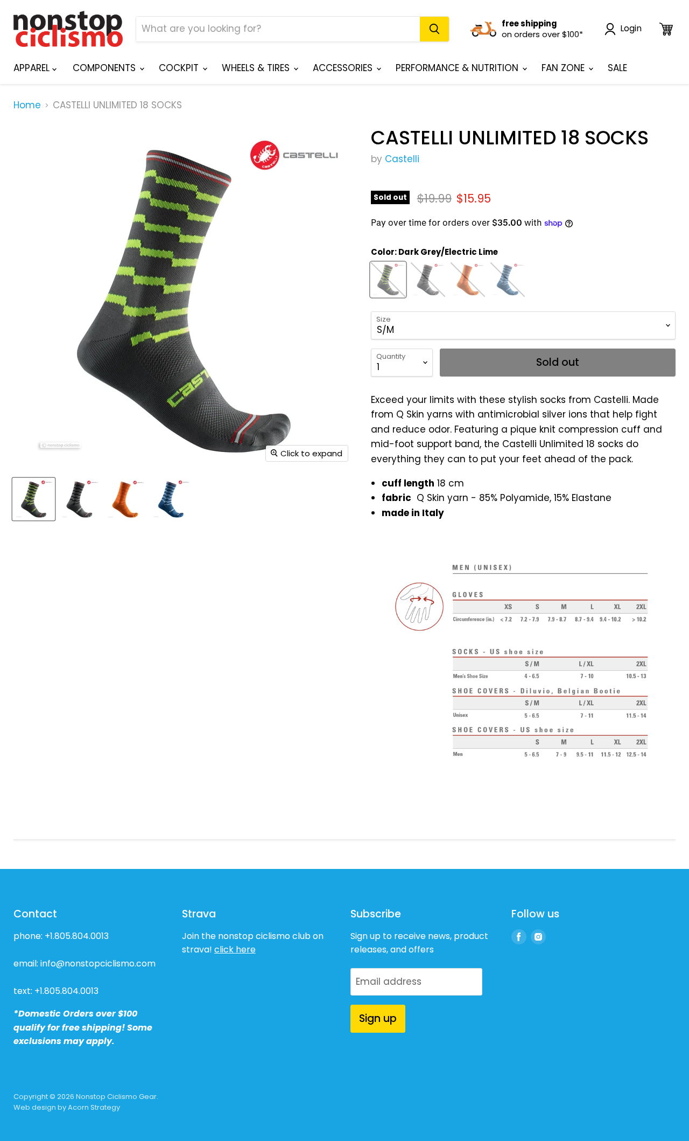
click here (235, 949)
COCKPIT (180, 67)
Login (631, 29)
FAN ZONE (564, 67)
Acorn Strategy (94, 1107)
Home (27, 105)
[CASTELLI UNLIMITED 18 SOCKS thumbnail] (33, 499)
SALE (617, 67)
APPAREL (32, 67)
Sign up (378, 1018)
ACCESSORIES (344, 67)
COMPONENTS (105, 67)
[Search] (434, 29)
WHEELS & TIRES (257, 67)
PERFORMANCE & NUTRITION (458, 67)
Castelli (402, 158)
